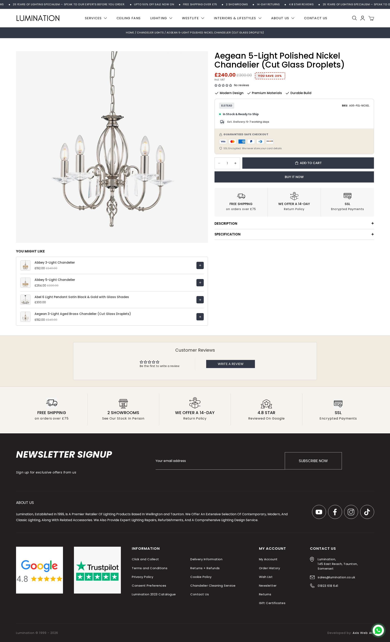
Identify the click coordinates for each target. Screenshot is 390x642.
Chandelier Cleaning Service (212, 585)
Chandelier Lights (151, 32)
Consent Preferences (149, 585)
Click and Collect (145, 559)
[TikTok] (367, 512)
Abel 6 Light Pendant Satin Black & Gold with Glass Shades (82, 297)
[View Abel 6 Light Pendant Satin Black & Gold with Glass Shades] (200, 299)
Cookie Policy (200, 577)
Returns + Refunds (205, 568)
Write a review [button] (231, 364)
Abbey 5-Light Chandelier (55, 280)
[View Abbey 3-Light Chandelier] (200, 265)
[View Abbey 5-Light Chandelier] (200, 282)
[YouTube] (319, 512)
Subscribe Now (313, 461)
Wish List (266, 577)
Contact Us (199, 594)
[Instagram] (351, 512)
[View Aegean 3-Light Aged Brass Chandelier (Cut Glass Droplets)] (200, 316)
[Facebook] (335, 512)
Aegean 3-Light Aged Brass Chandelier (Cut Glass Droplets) (83, 314)
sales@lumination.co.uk (336, 577)
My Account (268, 559)
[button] (223, 85)
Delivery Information (206, 559)
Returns (265, 594)
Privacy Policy (142, 577)
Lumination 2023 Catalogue (154, 594)
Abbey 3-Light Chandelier (55, 262)
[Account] (362, 18)
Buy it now (294, 177)
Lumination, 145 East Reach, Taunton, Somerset (338, 564)
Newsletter (268, 585)
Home (130, 32)
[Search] (354, 18)
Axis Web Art (363, 633)
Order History (269, 568)
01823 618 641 (328, 586)
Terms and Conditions (149, 568)
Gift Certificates (272, 603)
